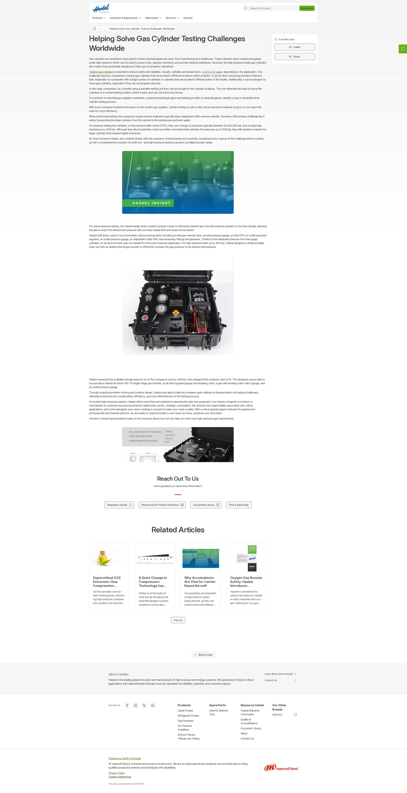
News (244, 733)
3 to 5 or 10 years (212, 71)
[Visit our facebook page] (127, 705)
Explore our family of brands (125, 758)
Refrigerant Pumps (188, 715)
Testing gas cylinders (101, 71)
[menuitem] (99, 18)
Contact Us (247, 738)
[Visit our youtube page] (153, 705)
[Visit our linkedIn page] (136, 705)
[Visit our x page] (144, 705)
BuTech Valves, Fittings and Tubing (188, 736)
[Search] (246, 8)
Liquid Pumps (185, 710)
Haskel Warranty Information (250, 712)
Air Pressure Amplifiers (185, 727)
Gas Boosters (185, 720)
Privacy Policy (117, 773)
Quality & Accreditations (249, 721)
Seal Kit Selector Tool (218, 712)
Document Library (251, 728)
